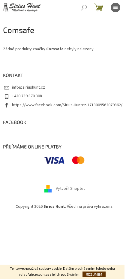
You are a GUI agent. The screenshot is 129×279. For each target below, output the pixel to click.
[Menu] (116, 7)
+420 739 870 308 (27, 96)
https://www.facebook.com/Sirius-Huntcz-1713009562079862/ (67, 105)
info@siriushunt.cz (28, 87)
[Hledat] (84, 7)
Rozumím (94, 274)
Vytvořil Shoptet (70, 189)
